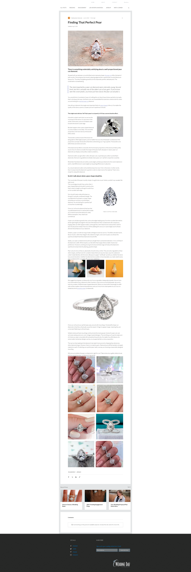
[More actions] (122, 18)
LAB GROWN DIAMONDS (96, 7)
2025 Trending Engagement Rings (95, 505)
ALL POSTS (63, 7)
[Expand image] (76, 268)
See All (129, 487)
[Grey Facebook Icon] (71, 546)
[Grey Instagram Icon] (71, 555)
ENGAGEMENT (82, 7)
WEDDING (72, 7)
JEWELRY (108, 7)
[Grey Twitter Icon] (71, 549)
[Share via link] (79, 477)
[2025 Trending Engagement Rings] (95, 496)
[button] (128, 7)
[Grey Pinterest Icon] (71, 552)
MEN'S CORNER (118, 7)
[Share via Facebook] (68, 477)
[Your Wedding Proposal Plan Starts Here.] (119, 496)
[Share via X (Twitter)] (72, 477)
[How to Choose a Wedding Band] (71, 496)
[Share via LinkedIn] (76, 477)
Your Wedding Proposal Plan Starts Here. (119, 505)
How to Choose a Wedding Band (70, 505)
